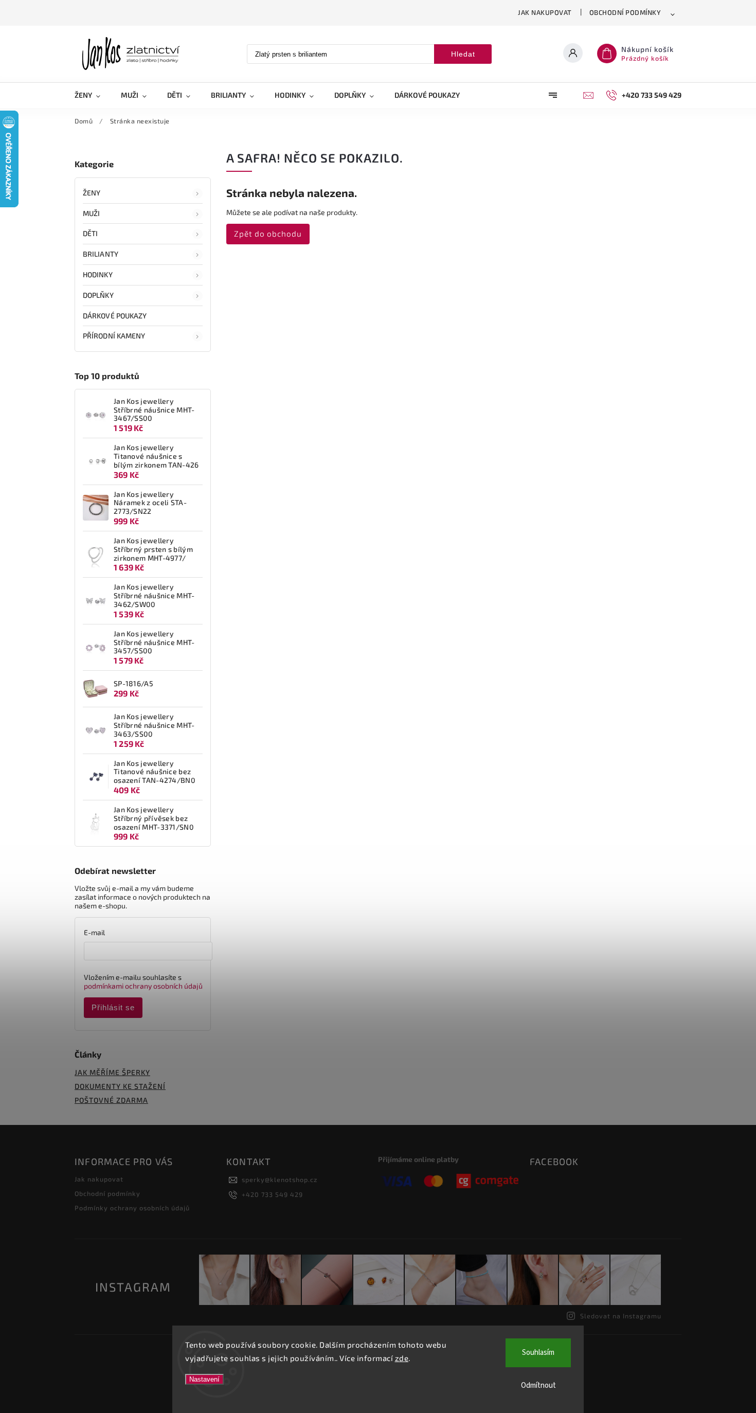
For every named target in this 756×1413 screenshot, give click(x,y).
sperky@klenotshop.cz (279, 1179)
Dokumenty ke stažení (120, 1086)
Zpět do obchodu (268, 233)
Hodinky (98, 274)
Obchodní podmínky (625, 12)
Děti (90, 233)
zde (402, 1358)
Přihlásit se (113, 1007)
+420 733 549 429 (272, 1194)
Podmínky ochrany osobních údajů (132, 1208)
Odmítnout (538, 1385)
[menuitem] (93, 95)
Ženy (91, 192)
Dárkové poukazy (115, 315)
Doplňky (98, 295)
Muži (91, 213)
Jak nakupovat (545, 12)
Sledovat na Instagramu (620, 1316)
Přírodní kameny (114, 335)
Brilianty (100, 253)
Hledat (463, 54)
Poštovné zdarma (111, 1100)
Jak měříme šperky (112, 1072)
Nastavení (204, 1379)
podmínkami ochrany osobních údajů (143, 985)
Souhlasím (538, 1352)
